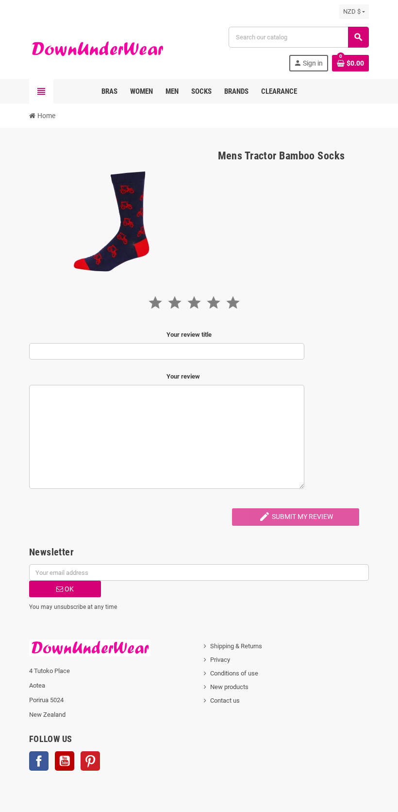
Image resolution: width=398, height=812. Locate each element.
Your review (183, 376)
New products (229, 687)
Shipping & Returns (236, 646)
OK (68, 589)
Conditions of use (234, 673)
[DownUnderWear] (97, 48)
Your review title (189, 334)
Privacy (220, 659)
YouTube (64, 761)
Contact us (225, 700)
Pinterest (90, 761)
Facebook (39, 761)
